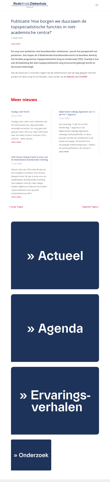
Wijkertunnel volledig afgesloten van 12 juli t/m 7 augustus (77, 113)
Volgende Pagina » (90, 206)
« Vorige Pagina (16, 206)
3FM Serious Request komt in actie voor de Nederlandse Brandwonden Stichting (29, 158)
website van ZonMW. (77, 76)
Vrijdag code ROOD (20, 111)
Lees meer (16, 142)
